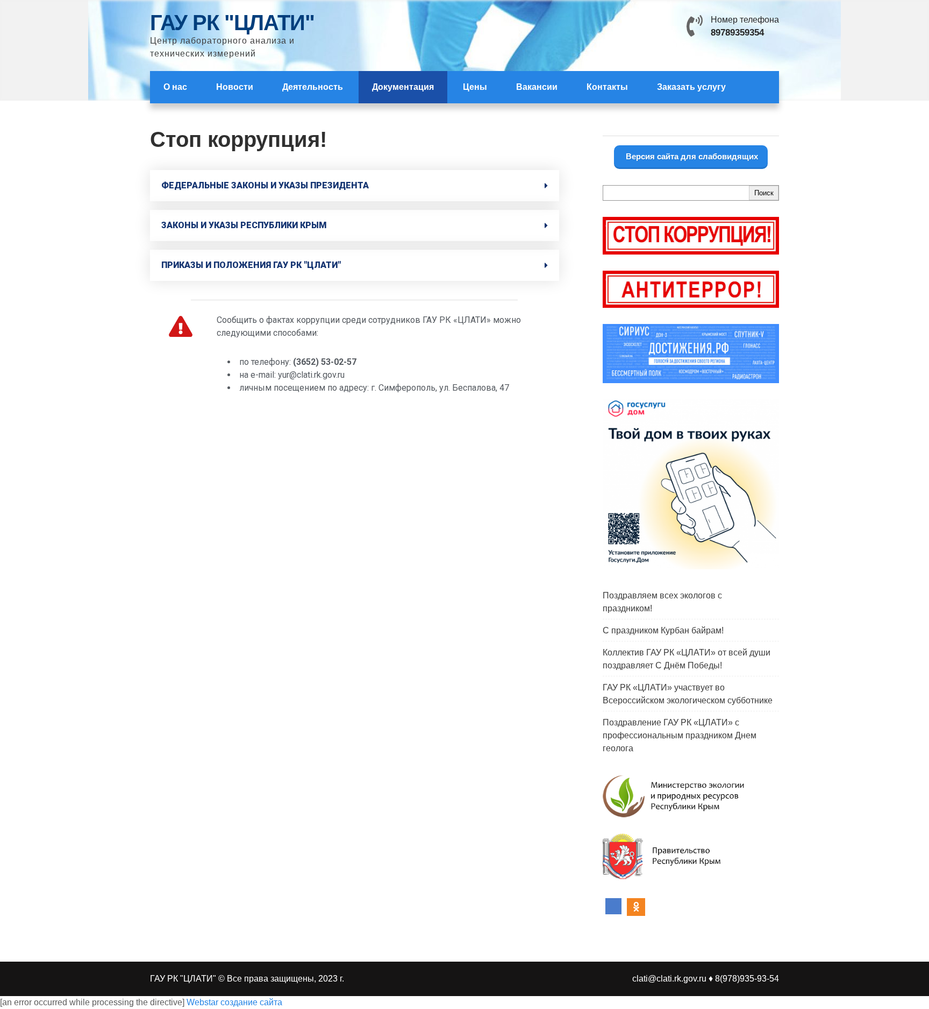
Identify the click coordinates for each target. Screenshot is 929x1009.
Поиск (764, 193)
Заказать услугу (691, 86)
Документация (403, 86)
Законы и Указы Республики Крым (244, 225)
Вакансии (537, 86)
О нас (175, 86)
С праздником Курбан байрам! (663, 630)
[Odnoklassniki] (636, 907)
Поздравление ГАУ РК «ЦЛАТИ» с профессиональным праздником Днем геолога (679, 735)
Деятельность (312, 86)
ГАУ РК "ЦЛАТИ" (232, 22)
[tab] (354, 185)
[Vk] (613, 907)
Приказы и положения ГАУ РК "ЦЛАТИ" (251, 265)
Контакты (607, 86)
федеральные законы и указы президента (265, 185)
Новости (234, 86)
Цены (475, 86)
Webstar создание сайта (234, 1002)
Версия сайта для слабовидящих (691, 156)
